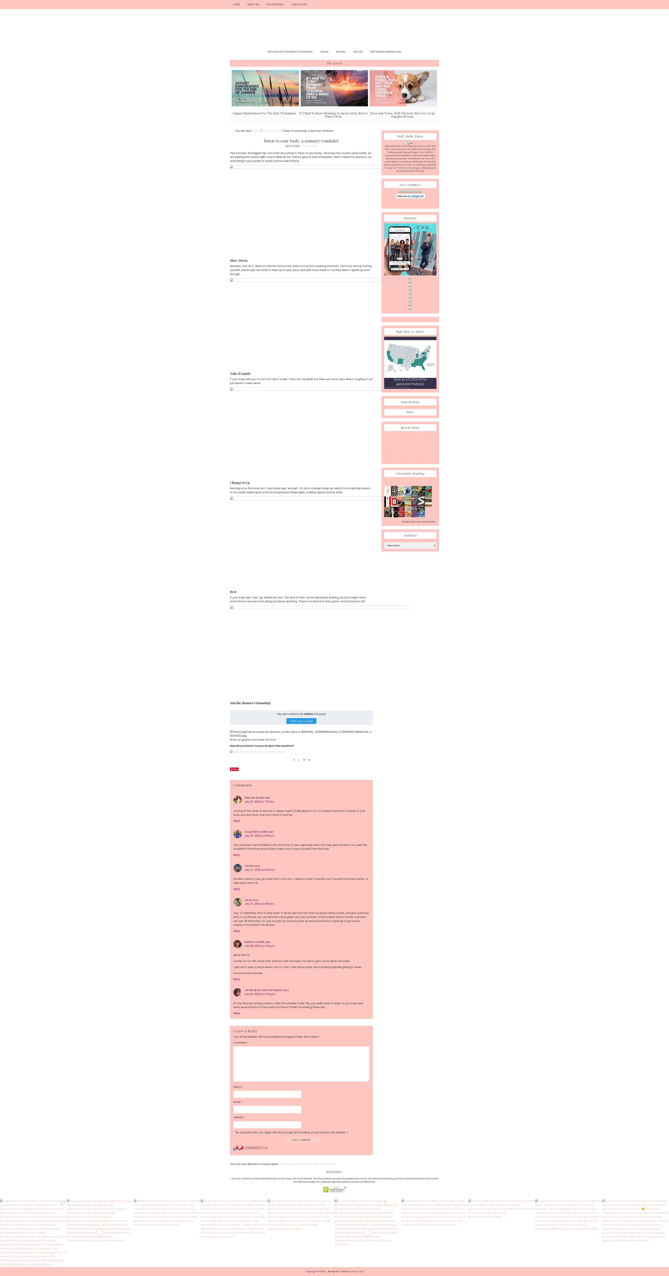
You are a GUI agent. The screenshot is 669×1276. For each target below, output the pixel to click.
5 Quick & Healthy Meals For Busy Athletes (410, 459)
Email (237, 1102)
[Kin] (401, 495)
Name (238, 1087)
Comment (241, 1042)
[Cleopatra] (414, 495)
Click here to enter (301, 721)
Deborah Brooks (254, 797)
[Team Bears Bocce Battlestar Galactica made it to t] (33, 1232)
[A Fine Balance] (387, 506)
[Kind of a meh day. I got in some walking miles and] (501, 1232)
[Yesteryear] (408, 505)
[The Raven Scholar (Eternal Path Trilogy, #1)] (414, 516)
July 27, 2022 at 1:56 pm (259, 904)
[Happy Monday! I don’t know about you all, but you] (568, 1232)
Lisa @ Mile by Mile (256, 831)
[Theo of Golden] (387, 496)
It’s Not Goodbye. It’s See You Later (410, 455)
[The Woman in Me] (394, 516)
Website (238, 1117)
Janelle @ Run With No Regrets (264, 990)
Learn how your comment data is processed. (308, 1164)
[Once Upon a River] (421, 505)
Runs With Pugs (334, 28)
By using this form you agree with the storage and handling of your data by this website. (292, 1132)
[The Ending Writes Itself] (394, 505)
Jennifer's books (410, 482)
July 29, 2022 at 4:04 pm (260, 994)
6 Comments (310, 146)
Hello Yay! (358, 1271)
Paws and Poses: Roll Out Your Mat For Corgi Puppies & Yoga (402, 114)
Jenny (248, 900)
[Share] (293, 760)
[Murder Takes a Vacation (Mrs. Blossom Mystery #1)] (421, 516)
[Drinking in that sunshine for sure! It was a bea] (167, 1232)
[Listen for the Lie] (401, 516)
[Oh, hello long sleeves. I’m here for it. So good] (301, 1232)
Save (235, 769)
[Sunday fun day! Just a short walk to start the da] (635, 1232)
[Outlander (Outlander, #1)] (387, 516)
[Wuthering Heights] (428, 505)
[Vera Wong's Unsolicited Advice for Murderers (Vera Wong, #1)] (414, 506)
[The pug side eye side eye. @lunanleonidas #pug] (100, 1232)
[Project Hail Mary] (421, 495)
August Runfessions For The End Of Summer (264, 113)
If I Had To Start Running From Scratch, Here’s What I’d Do (333, 114)
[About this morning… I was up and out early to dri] (234, 1232)
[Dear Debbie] (428, 496)
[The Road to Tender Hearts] (408, 516)
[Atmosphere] (408, 495)
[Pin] (303, 760)
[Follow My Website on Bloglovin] (410, 198)
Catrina (249, 866)
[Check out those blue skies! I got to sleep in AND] (434, 1232)
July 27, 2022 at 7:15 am (259, 801)
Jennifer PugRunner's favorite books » (419, 522)
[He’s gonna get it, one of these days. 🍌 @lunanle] (367, 1232)
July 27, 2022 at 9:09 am (260, 870)
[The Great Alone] (401, 506)
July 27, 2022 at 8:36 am (260, 836)
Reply (236, 821)
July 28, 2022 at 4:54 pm (260, 946)
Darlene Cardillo (254, 942)
